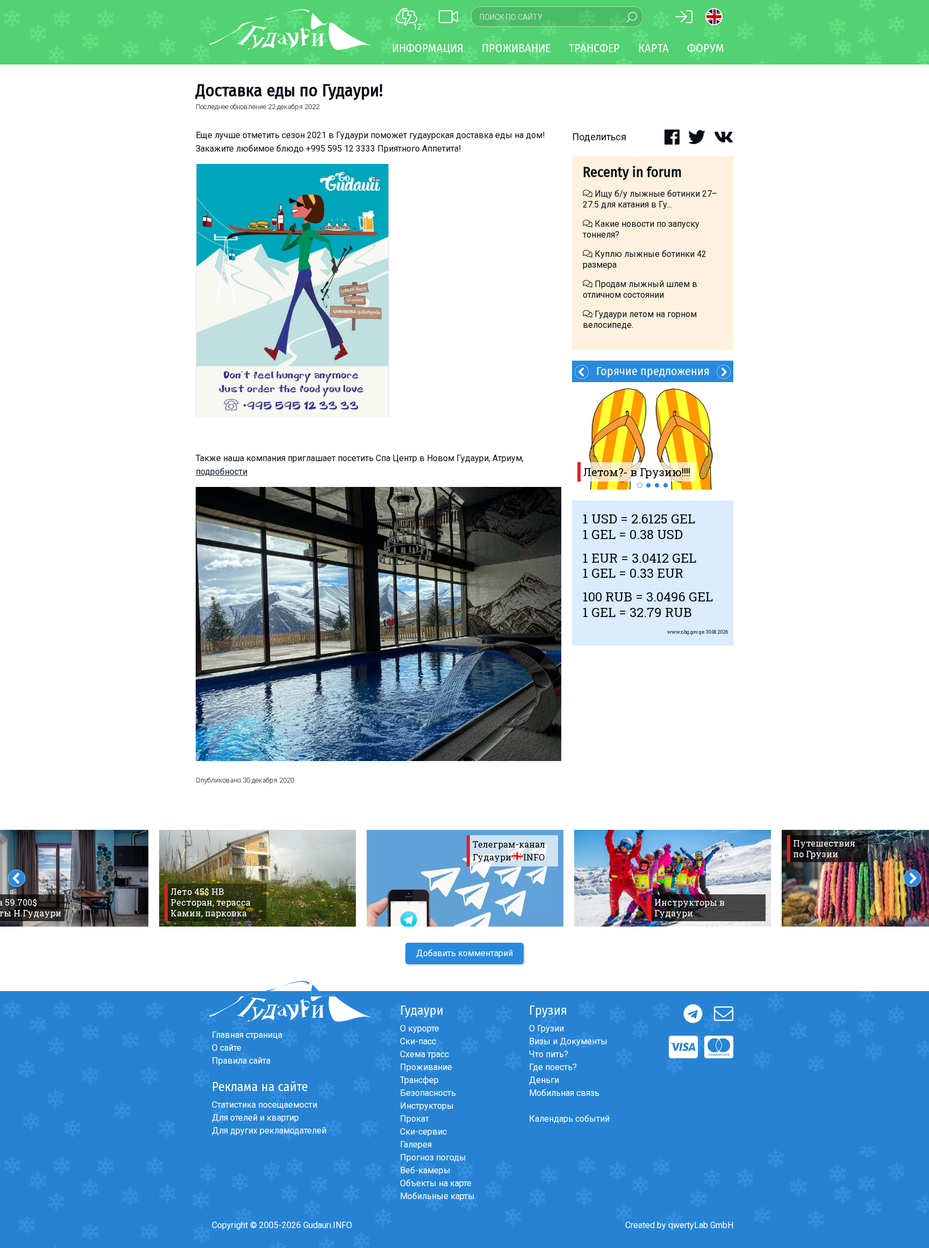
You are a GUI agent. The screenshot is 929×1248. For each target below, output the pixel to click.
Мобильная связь (564, 1093)
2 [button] (648, 485)
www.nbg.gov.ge (686, 632)
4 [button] (665, 485)
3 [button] (657, 485)
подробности (221, 472)
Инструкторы (427, 1106)
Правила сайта (241, 1061)
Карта (653, 48)
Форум (705, 48)
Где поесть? (553, 1067)
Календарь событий (569, 1119)
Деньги (544, 1080)
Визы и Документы (568, 1041)
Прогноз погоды (433, 1157)
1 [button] (639, 485)
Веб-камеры (425, 1170)
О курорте (419, 1028)
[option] (652, 436)
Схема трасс (424, 1054)
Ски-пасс (418, 1041)
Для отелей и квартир (255, 1118)
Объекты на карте (435, 1183)
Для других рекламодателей (269, 1130)
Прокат (414, 1119)
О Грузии (546, 1028)
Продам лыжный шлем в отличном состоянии (640, 289)
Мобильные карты (437, 1196)
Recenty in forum (632, 172)
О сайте (226, 1048)
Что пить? (548, 1054)
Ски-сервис (423, 1132)
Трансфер (419, 1080)
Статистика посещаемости (264, 1105)
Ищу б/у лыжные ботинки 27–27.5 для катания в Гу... (650, 199)
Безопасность (428, 1093)
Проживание (426, 1067)
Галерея (416, 1144)
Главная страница (247, 1035)
